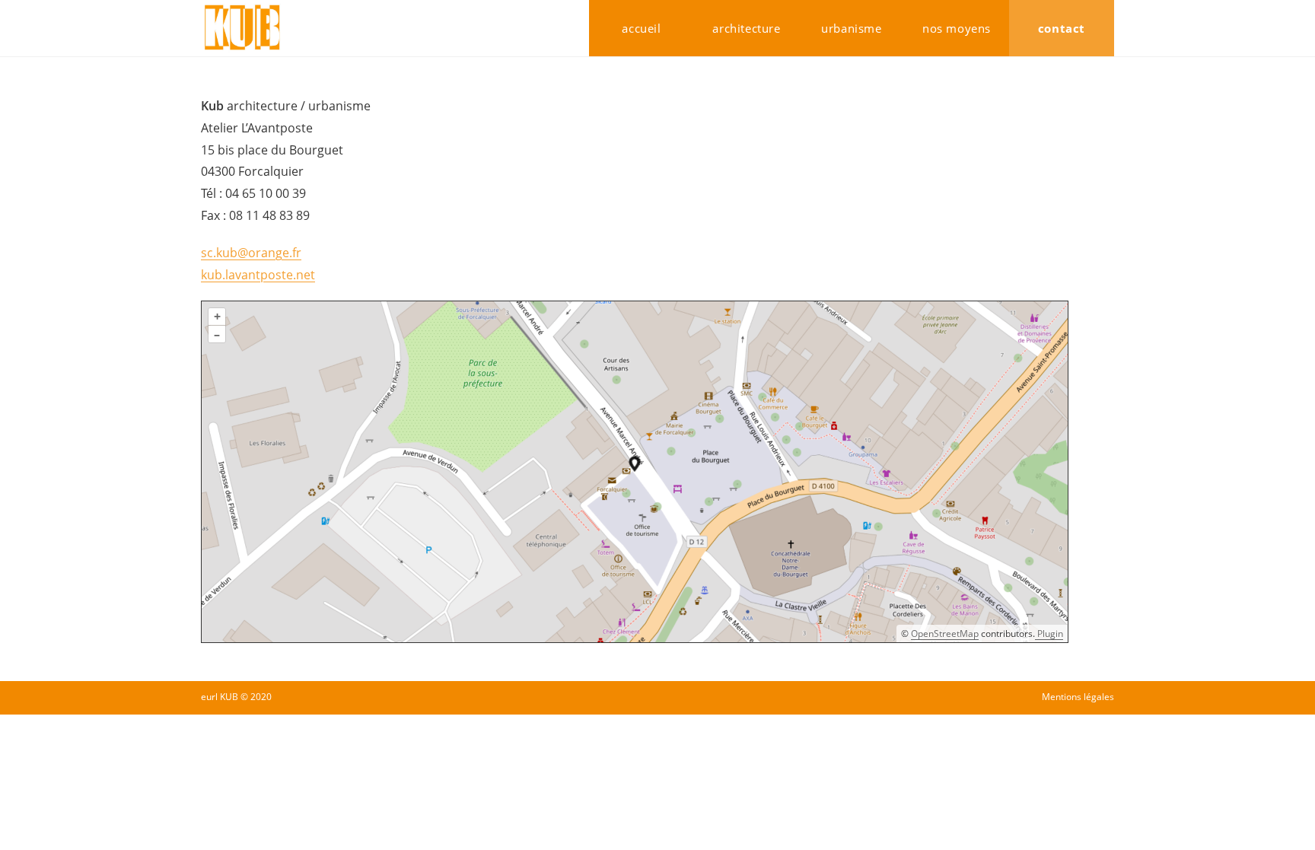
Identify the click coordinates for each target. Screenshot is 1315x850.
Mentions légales (1078, 696)
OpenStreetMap (945, 633)
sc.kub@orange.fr (251, 252)
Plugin (1049, 633)
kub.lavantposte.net (258, 274)
